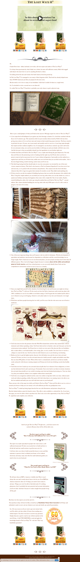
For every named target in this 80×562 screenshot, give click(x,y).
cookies (52, 560)
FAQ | (49, 556)
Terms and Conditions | (36, 556)
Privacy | (30, 556)
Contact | (46, 556)
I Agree (56, 560)
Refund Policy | (42, 556)
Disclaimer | (27, 556)
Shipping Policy (52, 556)
